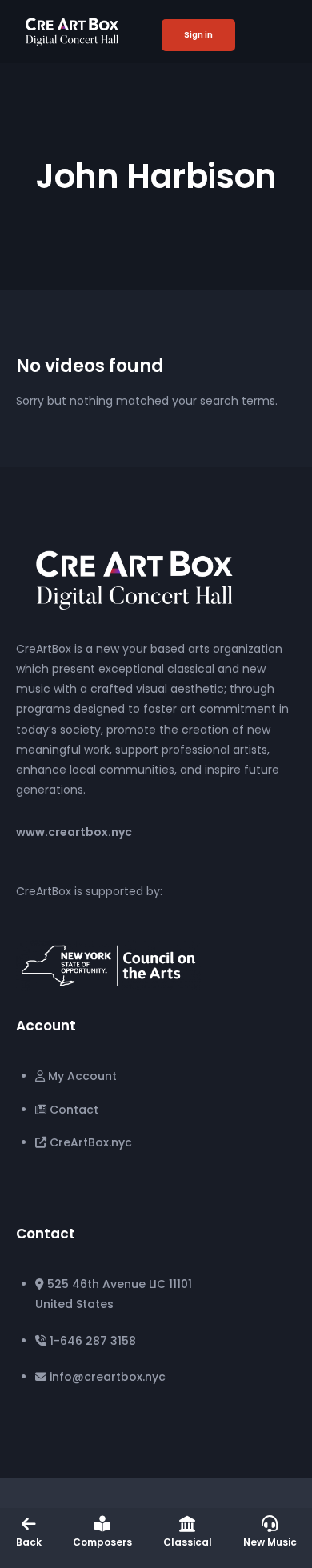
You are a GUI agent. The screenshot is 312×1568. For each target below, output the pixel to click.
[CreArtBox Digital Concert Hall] (134, 578)
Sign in (198, 35)
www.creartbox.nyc (74, 832)
